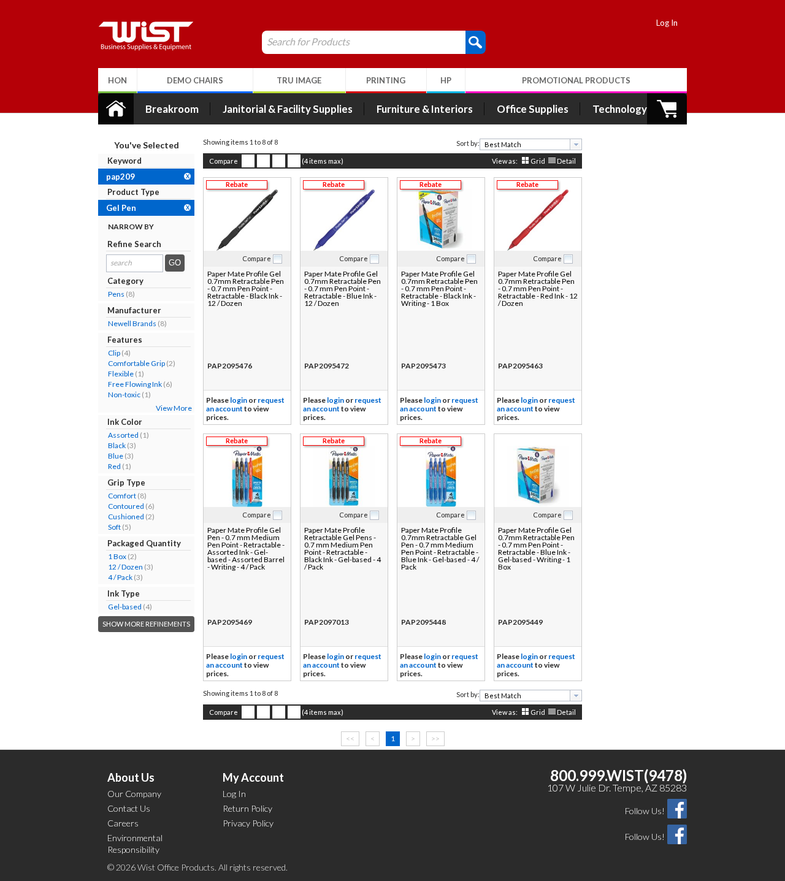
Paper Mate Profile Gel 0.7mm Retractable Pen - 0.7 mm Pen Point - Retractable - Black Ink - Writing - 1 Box (439, 288)
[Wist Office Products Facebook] (677, 808)
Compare (223, 161)
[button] (475, 41)
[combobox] (531, 144)
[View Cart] (667, 108)
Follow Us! (645, 811)
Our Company (134, 793)
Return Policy (247, 808)
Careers (123, 823)
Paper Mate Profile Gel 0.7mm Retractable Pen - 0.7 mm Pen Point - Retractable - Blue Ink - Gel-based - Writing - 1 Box (536, 548)
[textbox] (526, 144)
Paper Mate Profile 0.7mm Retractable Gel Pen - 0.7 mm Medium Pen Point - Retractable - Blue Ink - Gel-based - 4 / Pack (440, 548)
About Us (131, 777)
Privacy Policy (248, 823)
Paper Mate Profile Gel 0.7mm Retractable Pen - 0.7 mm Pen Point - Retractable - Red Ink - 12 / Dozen (538, 288)
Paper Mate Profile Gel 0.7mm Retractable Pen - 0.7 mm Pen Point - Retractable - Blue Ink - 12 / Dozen (342, 288)
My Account (253, 777)
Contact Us (128, 808)
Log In (667, 23)
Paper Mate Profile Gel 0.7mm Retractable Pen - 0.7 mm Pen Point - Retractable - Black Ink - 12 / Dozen (245, 288)
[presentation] (575, 144)
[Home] (116, 108)
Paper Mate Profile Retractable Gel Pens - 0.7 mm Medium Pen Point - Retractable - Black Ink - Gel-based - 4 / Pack (342, 548)
